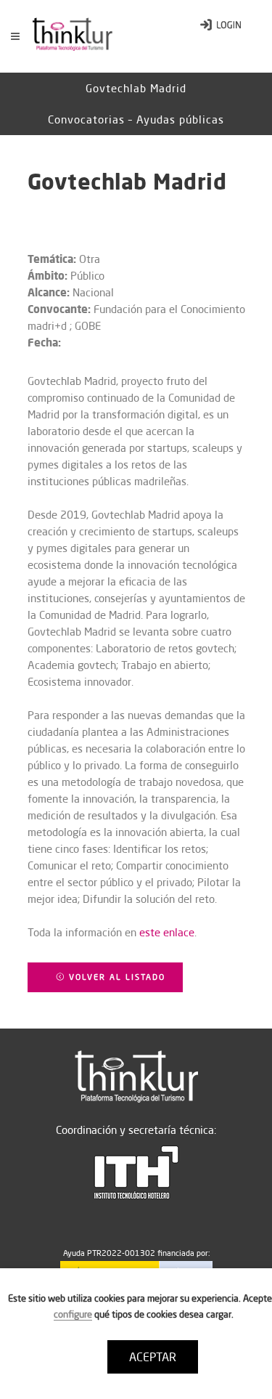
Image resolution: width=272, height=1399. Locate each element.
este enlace (166, 932)
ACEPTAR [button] (152, 1357)
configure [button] (73, 1314)
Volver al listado (115, 977)
